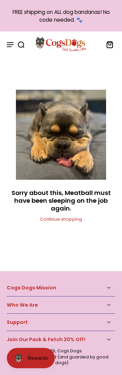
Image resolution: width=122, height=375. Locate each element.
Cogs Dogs (69, 351)
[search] (21, 44)
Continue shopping (61, 219)
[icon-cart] (107, 44)
